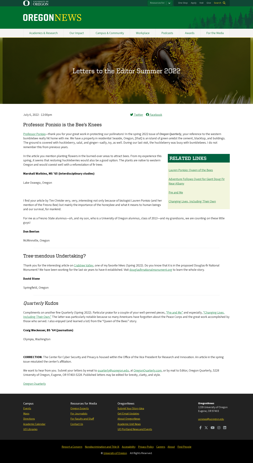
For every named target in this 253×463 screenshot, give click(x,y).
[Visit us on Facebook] (200, 428)
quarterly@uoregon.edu (113, 370)
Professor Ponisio (34, 134)
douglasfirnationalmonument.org (150, 270)
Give (209, 3)
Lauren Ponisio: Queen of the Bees (191, 170)
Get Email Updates (128, 414)
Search (217, 3)
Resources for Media (83, 403)
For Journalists (78, 414)
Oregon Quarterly (34, 384)
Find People (184, 447)
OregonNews (126, 403)
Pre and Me (176, 192)
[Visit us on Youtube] (212, 428)
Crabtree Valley (83, 265)
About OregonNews (129, 419)
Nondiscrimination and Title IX (102, 447)
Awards (189, 33)
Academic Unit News (129, 424)
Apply (193, 3)
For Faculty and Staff (82, 419)
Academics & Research (43, 33)
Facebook (155, 115)
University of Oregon (115, 453)
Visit (201, 3)
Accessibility (128, 447)
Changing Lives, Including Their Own (192, 201)
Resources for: (157, 3)
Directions (29, 419)
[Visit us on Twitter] (206, 428)
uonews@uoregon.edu (211, 419)
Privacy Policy (146, 447)
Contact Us (76, 424)
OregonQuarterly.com (148, 370)
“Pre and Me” (174, 312)
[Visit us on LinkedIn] (225, 428)
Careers (160, 447)
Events (27, 408)
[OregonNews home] (52, 17)
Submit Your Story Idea (131, 408)
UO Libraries (30, 429)
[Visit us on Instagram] (219, 428)
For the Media (215, 33)
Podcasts (167, 33)
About (171, 447)
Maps (26, 414)
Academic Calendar (34, 424)
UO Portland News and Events (135, 429)
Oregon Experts (79, 408)
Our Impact (77, 33)
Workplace (143, 33)
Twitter (138, 115)
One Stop (183, 3)
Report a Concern (72, 447)
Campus (28, 403)
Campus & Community (110, 33)
